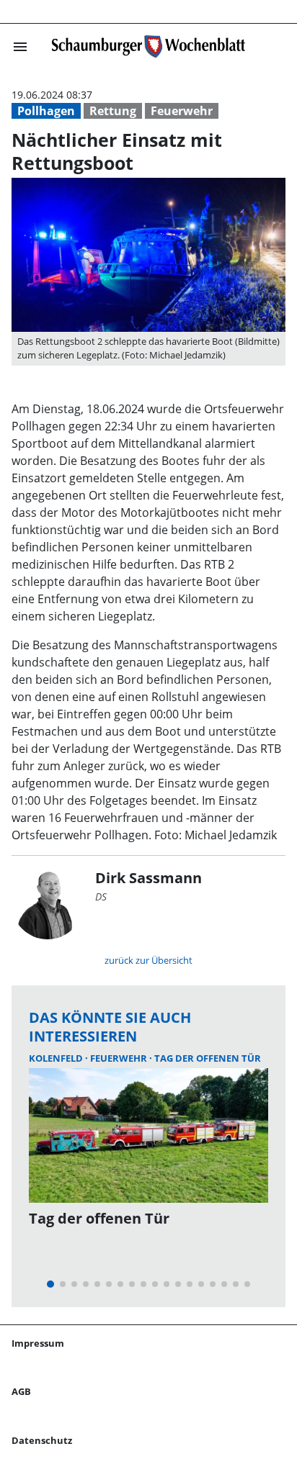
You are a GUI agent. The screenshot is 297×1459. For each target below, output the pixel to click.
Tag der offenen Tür (207, 1058)
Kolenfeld (57, 1058)
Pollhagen (46, 111)
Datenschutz (42, 1440)
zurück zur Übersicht (148, 960)
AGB (21, 1391)
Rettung (112, 111)
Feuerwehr (182, 111)
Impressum (38, 1343)
